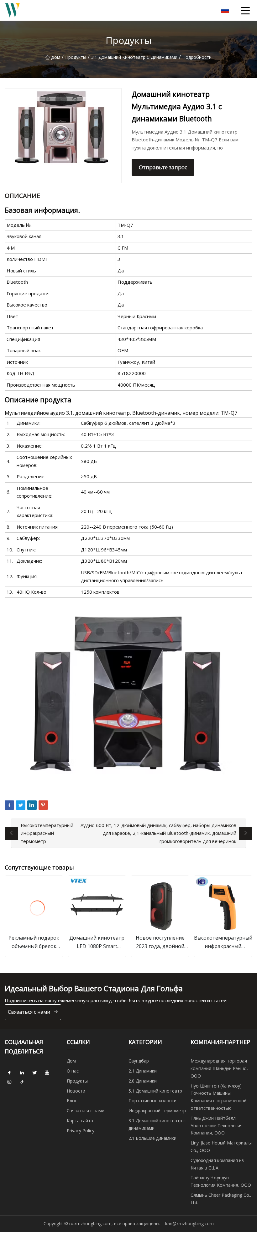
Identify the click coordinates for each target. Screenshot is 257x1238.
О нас (73, 1071)
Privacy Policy (80, 1131)
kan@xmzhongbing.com (189, 1223)
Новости (76, 1091)
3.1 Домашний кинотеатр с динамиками (134, 57)
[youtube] (47, 1073)
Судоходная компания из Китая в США (217, 1164)
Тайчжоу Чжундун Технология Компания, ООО (221, 1181)
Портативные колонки (152, 1101)
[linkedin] (22, 1073)
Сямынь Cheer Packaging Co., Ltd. (221, 1198)
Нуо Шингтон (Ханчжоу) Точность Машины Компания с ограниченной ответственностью (219, 1097)
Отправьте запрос (163, 167)
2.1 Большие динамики (152, 1138)
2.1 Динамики (142, 1071)
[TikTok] (22, 1082)
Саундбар (138, 1061)
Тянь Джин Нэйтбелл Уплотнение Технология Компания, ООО (217, 1125)
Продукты (75, 57)
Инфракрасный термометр (157, 1111)
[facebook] (9, 1073)
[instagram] (9, 1082)
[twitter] (34, 1073)
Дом (55, 57)
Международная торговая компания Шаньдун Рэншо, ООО (219, 1068)
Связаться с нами (29, 1011)
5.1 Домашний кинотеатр (155, 1091)
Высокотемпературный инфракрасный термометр (47, 833)
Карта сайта (80, 1121)
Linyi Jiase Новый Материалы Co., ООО (221, 1146)
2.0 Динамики (142, 1081)
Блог (72, 1101)
